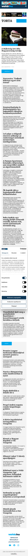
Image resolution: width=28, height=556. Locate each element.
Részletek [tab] (14, 253)
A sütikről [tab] (23, 253)
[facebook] (14, 545)
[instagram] (18, 545)
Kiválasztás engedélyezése (14, 301)
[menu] (25, 6)
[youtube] (10, 545)
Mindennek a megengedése (14, 297)
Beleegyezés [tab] (5, 253)
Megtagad (14, 306)
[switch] (24, 282)
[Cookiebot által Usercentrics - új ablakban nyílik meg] (20, 249)
